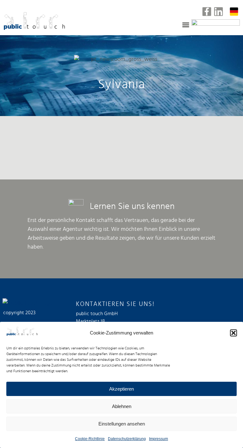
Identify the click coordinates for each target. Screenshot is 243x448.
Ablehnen (121, 406)
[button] (233, 333)
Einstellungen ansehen (121, 423)
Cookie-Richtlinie (90, 439)
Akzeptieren (121, 389)
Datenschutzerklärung (127, 439)
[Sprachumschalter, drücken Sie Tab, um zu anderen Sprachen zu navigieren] (234, 11)
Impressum (158, 439)
